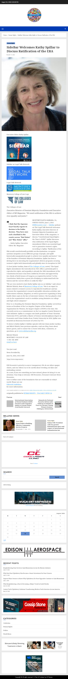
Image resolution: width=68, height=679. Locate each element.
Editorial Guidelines (14, 384)
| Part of (36, 677)
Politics (5, 630)
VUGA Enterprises (30, 505)
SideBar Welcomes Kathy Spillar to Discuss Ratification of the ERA (43, 390)
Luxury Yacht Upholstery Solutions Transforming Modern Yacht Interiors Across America (31, 589)
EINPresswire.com (39, 225)
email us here (12, 342)
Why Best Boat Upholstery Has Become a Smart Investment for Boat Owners (27, 573)
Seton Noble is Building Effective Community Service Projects (24, 425)
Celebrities (6, 623)
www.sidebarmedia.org (27, 331)
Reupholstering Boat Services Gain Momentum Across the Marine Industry (27, 568)
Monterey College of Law (33, 286)
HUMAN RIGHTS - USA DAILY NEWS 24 (38, 393)
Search (7, 472)
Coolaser (36, 463)
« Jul (4, 540)
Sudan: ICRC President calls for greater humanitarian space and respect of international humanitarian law (55, 426)
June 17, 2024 (11, 55)
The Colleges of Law (37, 266)
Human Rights (10, 43)
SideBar (51, 225)
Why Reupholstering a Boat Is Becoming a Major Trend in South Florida (26, 584)
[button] (3, 29)
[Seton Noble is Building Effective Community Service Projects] (9, 425)
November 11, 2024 (22, 429)
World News (7, 634)
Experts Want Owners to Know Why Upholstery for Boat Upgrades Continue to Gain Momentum (33, 578)
